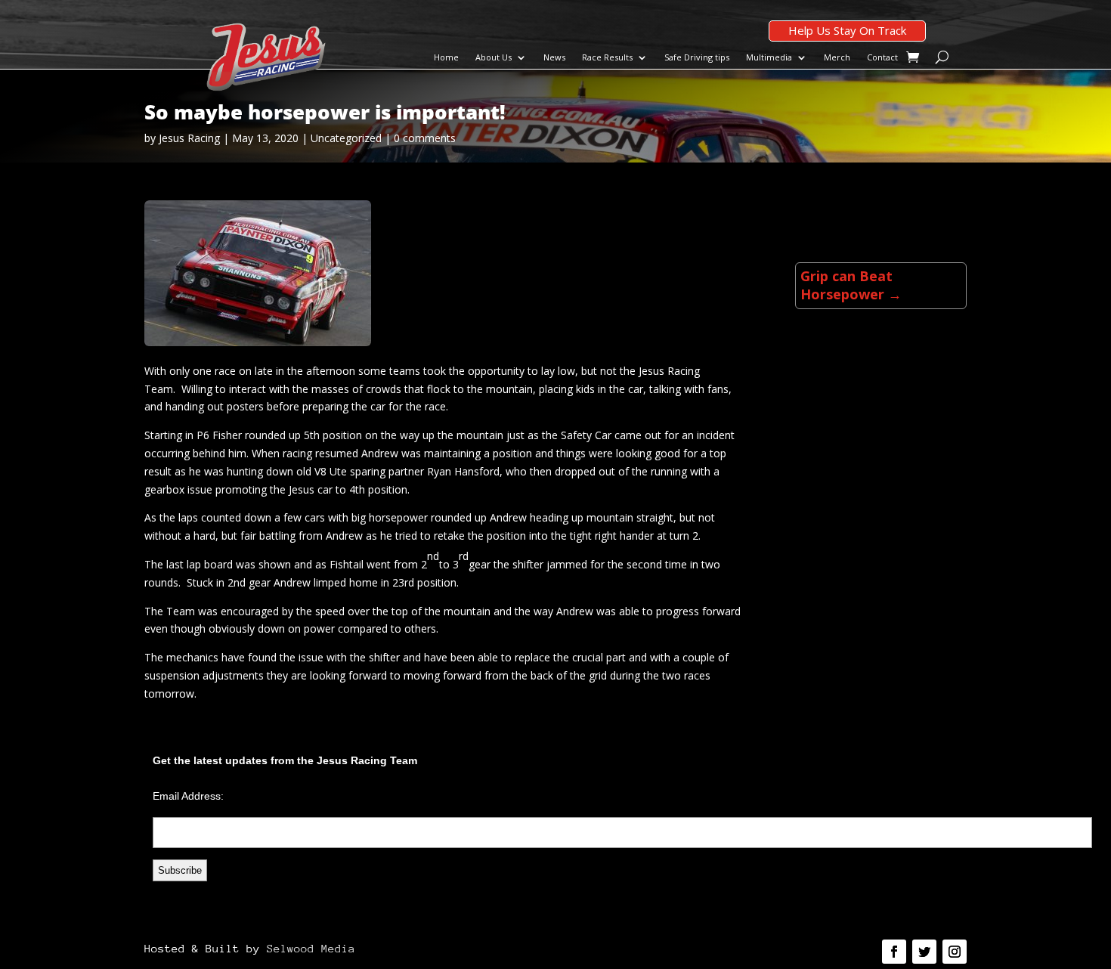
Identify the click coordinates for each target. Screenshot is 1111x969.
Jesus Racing (189, 138)
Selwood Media (311, 948)
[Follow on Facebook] (894, 952)
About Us (493, 57)
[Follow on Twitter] (924, 952)
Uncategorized (346, 138)
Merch (837, 57)
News (554, 57)
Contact (882, 57)
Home (446, 57)
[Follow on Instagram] (954, 952)
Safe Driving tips (696, 57)
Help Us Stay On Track (847, 30)
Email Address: (188, 796)
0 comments (425, 138)
